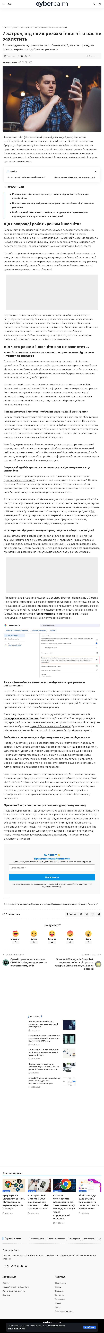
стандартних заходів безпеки (21, 718)
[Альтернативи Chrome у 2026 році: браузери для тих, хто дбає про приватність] (39, 1185)
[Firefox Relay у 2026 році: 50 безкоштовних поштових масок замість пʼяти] (90, 1185)
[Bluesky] (22, 1266)
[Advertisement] (52, 292)
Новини (57, 1191)
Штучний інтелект (56, 1239)
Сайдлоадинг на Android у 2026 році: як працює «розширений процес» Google (43, 1052)
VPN (87, 384)
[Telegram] (11, 1266)
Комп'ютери (89, 1239)
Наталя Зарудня (10, 62)
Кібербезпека (37, 1239)
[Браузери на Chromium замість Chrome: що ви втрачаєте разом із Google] (14, 1185)
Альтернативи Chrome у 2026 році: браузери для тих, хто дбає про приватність (38, 1202)
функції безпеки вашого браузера (50, 726)
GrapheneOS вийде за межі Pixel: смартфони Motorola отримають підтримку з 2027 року (44, 1038)
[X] (8, 1266)
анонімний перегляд (20, 904)
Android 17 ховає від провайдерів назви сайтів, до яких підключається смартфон (44, 1081)
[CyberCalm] (52, 4)
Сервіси (83, 1191)
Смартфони (74, 1239)
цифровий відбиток (16, 339)
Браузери (56, 904)
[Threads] (18, 1266)
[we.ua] (26, 1266)
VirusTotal (88, 722)
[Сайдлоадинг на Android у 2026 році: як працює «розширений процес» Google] (69, 1053)
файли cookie (12, 323)
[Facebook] (5, 1266)
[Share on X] (22, 56)
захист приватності (71, 904)
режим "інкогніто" (89, 904)
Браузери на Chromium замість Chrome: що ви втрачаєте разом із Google (14, 1202)
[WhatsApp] (15, 1266)
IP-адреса (92, 327)
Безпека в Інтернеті (40, 904)
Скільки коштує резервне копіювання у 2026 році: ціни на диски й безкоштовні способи (44, 1066)
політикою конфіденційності (66, 884)
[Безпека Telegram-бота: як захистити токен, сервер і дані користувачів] (69, 1025)
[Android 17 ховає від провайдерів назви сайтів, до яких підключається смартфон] (69, 1081)
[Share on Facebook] (18, 56)
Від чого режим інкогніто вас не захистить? (75, 177)
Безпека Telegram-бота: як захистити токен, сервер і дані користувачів (43, 1024)
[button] (89, 1327)
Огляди (6, 1191)
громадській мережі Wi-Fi (19, 480)
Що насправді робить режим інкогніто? (26, 177)
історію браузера (38, 242)
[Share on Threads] (26, 56)
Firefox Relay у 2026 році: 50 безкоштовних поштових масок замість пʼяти (89, 1202)
